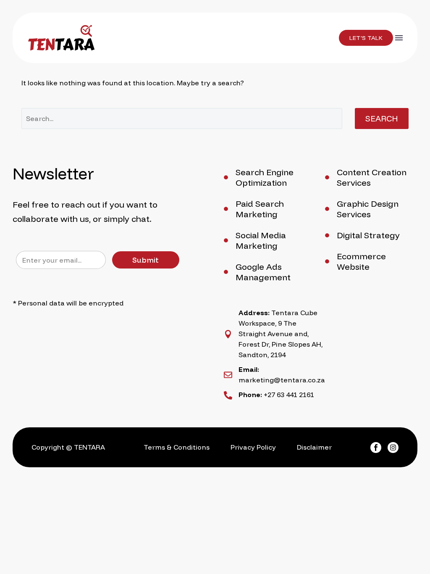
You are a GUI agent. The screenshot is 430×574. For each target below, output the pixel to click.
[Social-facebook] (375, 447)
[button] (366, 38)
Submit (145, 259)
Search (381, 118)
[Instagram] (393, 447)
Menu (399, 38)
